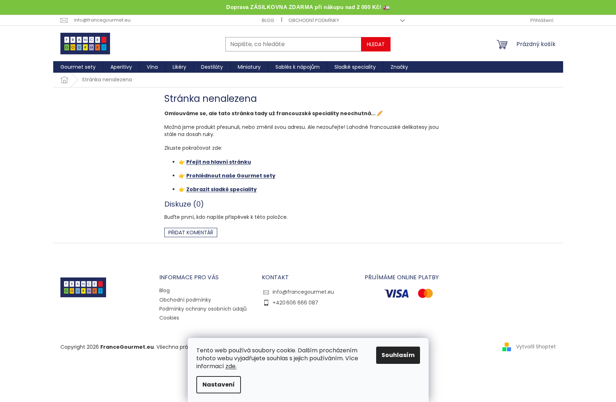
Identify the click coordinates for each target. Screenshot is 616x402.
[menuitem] (78, 67)
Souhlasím (398, 355)
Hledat (376, 44)
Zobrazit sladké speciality (221, 189)
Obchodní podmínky (313, 20)
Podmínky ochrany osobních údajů (203, 308)
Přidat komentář (190, 232)
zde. (231, 366)
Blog (268, 20)
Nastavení (218, 384)
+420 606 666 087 (295, 302)
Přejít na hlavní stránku (218, 162)
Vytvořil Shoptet (536, 346)
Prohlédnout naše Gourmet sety (230, 175)
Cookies (169, 317)
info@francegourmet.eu (303, 291)
